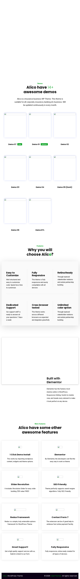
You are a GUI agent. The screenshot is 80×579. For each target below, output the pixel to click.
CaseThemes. (56, 576)
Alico (5, 576)
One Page (15, 122)
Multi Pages (15, 116)
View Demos (40, 205)
